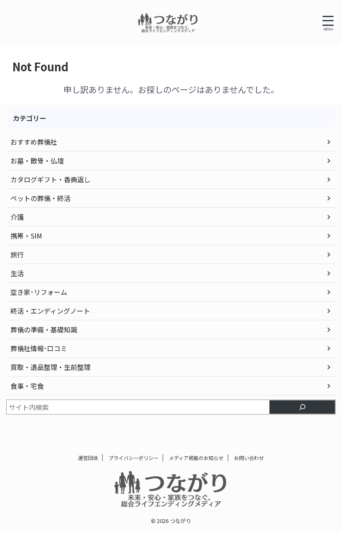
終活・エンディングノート (50, 311)
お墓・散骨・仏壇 (37, 161)
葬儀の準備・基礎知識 (43, 329)
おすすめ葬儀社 (33, 142)
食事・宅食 (27, 386)
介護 (17, 217)
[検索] (302, 407)
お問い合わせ (249, 457)
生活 (17, 273)
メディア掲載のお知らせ (196, 457)
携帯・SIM (26, 236)
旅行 (17, 254)
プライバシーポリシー (133, 457)
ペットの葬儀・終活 (40, 198)
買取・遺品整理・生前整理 (50, 367)
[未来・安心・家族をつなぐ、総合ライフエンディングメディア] (168, 23)
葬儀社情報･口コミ (38, 348)
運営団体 (88, 457)
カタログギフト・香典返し (50, 179)
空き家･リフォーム (38, 292)
